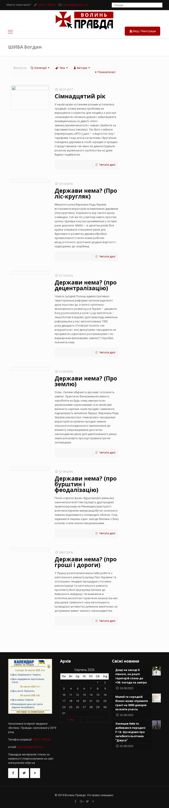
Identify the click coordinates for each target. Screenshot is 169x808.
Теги (62, 68)
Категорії (41, 68)
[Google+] (81, 801)
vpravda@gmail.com (75, 4)
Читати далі (107, 164)
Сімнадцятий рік (80, 96)
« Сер (70, 719)
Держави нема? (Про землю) (86, 381)
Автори (82, 68)
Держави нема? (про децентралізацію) (86, 285)
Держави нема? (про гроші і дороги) (86, 562)
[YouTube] (93, 801)
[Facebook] (75, 801)
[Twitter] (87, 801)
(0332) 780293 (47, 4)
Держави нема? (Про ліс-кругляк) (86, 193)
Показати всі (106, 72)
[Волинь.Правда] (84, 20)
